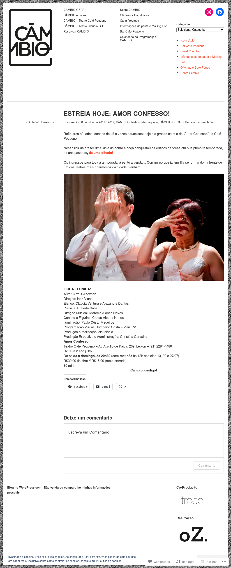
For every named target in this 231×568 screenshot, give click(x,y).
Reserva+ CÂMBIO (76, 31)
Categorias (183, 24)
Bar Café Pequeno (132, 31)
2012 (111, 122)
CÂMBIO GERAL (75, 10)
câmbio (74, 122)
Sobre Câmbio (189, 73)
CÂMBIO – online (75, 15)
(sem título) (187, 40)
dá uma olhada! (101, 152)
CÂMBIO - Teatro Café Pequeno (137, 122)
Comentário (206, 465)
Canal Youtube (129, 21)
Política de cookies (109, 561)
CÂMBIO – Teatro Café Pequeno (85, 21)
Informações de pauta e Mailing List (143, 26)
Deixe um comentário (199, 122)
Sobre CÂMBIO (130, 10)
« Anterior (32, 122)
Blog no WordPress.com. (24, 487)
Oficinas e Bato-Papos (135, 15)
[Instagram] (209, 12)
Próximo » (48, 122)
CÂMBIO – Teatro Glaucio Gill (83, 26)
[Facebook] (220, 12)
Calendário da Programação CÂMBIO (138, 38)
